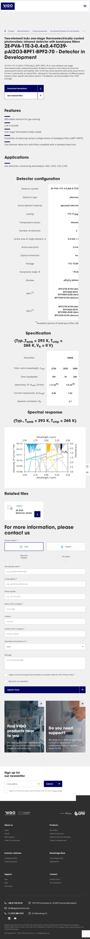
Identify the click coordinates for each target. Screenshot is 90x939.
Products (11, 31)
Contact (53, 874)
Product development (40, 31)
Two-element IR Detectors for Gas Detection (64, 31)
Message (7, 655)
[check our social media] (9, 918)
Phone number (10, 591)
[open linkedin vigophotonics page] (87, 466)
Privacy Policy (57, 791)
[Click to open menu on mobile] (85, 6)
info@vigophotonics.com (18, 908)
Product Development (58, 840)
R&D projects (9, 837)
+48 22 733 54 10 (15, 903)
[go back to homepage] (8, 6)
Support (8, 874)
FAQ (6, 883)
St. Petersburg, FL (39, 913)
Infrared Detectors (23, 31)
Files (6, 879)
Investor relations (12, 853)
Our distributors (56, 883)
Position (7, 616)
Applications (54, 861)
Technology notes (56, 858)
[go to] (10, 813)
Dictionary (8, 886)
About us (8, 825)
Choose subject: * (11, 540)
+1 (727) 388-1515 (16, 913)
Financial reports (10, 861)
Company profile (10, 858)
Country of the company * (14, 629)
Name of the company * (13, 604)
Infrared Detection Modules (60, 837)
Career (6, 833)
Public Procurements (12, 840)
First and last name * (12, 566)
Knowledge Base (57, 853)
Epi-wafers (54, 830)
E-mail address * (10, 579)
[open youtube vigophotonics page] (87, 472)
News (6, 830)
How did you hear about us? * (15, 641)
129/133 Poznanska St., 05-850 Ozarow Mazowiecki (54, 903)
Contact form (55, 879)
